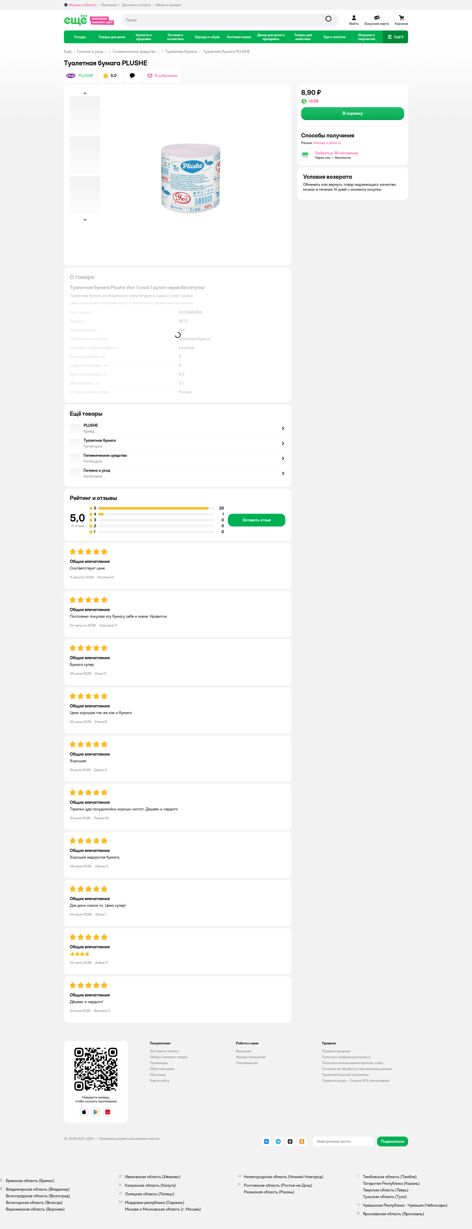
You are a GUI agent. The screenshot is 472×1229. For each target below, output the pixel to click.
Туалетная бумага (181, 51)
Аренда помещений (251, 1057)
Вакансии (243, 1051)
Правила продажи (336, 1051)
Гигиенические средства (134, 51)
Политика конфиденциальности (346, 1057)
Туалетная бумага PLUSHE (226, 51)
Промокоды (159, 1063)
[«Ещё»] (89, 20)
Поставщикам (247, 1063)
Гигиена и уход (90, 51)
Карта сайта (159, 1081)
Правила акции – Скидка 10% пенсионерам (355, 1081)
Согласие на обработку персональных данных (357, 1069)
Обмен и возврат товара (168, 1057)
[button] (395, 36)
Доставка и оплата (164, 1051)
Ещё (67, 51)
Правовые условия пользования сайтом (129, 1139)
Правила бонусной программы (345, 1075)
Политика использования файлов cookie (352, 1063)
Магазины (158, 1075)
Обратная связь (162, 1069)
